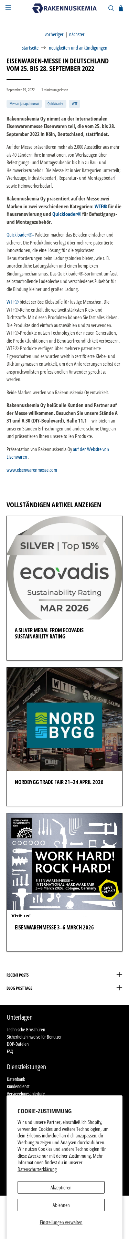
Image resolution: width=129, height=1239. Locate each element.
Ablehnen (61, 1204)
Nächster (77, 34)
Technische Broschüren (26, 1029)
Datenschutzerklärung (37, 1169)
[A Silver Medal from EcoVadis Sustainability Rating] (64, 568)
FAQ (10, 1051)
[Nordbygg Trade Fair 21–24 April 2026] (64, 719)
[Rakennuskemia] (64, 8)
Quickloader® (66, 213)
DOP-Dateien (18, 1044)
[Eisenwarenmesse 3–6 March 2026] (64, 865)
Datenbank (16, 1079)
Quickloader (55, 103)
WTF (74, 103)
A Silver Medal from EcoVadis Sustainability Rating (49, 633)
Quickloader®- (20, 234)
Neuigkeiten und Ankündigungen (78, 47)
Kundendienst (18, 1086)
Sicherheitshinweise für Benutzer (34, 1036)
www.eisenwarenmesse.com (32, 469)
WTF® (101, 206)
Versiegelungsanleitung (26, 1093)
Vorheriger (54, 34)
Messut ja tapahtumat (24, 103)
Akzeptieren (61, 1187)
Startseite (30, 47)
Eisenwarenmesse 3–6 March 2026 (54, 927)
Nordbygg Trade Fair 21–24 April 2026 (59, 782)
